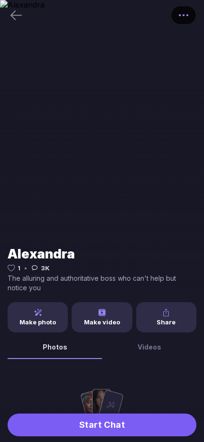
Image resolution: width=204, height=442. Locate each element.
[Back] (16, 15)
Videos (149, 347)
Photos (55, 347)
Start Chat (102, 425)
